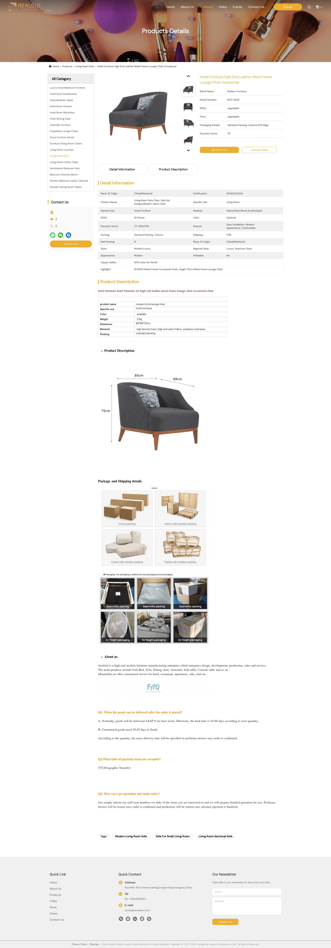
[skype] (68, 235)
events (237, 7)
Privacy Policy (79, 944)
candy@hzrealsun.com (137, 910)
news (53, 907)
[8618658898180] (142, 919)
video (223, 7)
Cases (53, 913)
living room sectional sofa (215, 836)
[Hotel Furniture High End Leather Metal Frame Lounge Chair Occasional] (138, 114)
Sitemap (94, 944)
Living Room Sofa (84, 66)
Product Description (173, 169)
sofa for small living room (173, 836)
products (206, 7)
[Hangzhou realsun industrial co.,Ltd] (24, 7)
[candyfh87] (149, 919)
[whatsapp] (52, 235)
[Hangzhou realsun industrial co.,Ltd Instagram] (128, 919)
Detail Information (122, 169)
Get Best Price (219, 149)
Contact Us (57, 919)
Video (53, 901)
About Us (55, 888)
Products (67, 66)
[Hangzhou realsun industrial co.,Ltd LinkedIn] (135, 919)
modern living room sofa (131, 836)
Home (170, 7)
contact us (256, 7)
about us (187, 7)
